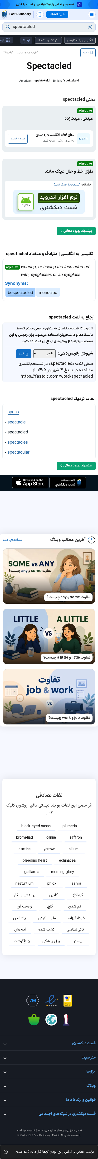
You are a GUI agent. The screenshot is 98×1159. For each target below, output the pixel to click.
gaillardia (31, 872)
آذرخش (20, 929)
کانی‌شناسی (75, 929)
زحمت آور (24, 906)
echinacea (67, 861)
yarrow (49, 849)
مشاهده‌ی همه (13, 540)
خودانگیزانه (76, 918)
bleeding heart (35, 861)
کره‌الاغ (78, 895)
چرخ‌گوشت (22, 941)
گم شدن (74, 906)
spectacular (18, 452)
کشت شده (46, 929)
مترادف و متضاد (48, 40)
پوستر (78, 941)
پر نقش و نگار (24, 895)
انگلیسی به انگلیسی (80, 40)
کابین (53, 895)
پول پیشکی (51, 941)
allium (73, 849)
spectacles (18, 442)
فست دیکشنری (37, 1130)
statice (25, 849)
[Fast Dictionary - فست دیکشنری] (16, 14)
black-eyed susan (36, 826)
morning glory (62, 872)
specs (13, 411)
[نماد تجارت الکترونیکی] (51, 1001)
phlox (51, 884)
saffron (75, 838)
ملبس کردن (47, 918)
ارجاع (26, 40)
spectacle (17, 421)
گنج (50, 906)
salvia (76, 884)
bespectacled (20, 292)
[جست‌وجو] (8, 27)
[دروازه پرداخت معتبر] (68, 1001)
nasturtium (24, 884)
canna (51, 838)
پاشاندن (19, 918)
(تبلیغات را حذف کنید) (67, 185)
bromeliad (24, 838)
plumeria (70, 826)
